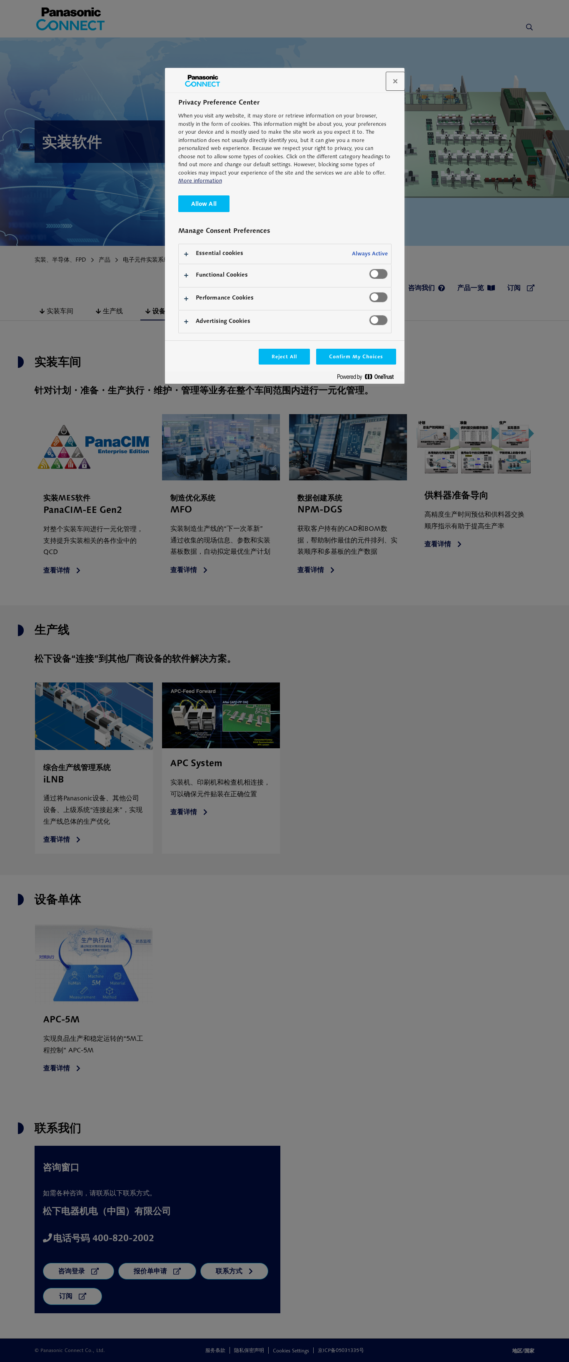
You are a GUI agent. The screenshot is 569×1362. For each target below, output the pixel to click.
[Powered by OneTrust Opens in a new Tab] (368, 378)
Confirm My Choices (356, 356)
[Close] (395, 81)
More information (200, 180)
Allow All (204, 203)
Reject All (284, 356)
